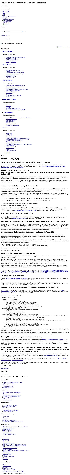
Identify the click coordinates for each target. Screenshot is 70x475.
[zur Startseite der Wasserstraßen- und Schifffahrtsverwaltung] (5, 35)
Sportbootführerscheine (11, 96)
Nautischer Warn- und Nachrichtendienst (15, 72)
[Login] (6, 24)
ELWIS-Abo (9, 134)
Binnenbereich (9, 93)
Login (4, 464)
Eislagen (5, 18)
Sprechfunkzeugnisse (10, 123)
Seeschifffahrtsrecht (10, 121)
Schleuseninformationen (8, 19)
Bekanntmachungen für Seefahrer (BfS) (14, 70)
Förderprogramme (10, 145)
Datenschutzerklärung (8, 468)
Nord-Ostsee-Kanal (10, 77)
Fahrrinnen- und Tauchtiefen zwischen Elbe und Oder (17, 138)
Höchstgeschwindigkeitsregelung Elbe (14, 140)
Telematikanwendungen (11, 150)
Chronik (8, 151)
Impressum (5, 467)
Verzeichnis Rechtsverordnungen (13, 90)
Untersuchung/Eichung (9, 99)
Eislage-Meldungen (10, 143)
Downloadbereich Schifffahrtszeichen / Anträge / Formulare (19, 144)
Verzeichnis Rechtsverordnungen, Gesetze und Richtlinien (18, 117)
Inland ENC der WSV (11, 146)
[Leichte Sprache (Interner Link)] (7, 21)
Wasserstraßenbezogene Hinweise (13, 95)
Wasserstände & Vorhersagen (9, 16)
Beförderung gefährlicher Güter (13, 108)
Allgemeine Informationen (11, 91)
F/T (4, 15)
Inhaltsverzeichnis (7, 466)
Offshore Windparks (10, 75)
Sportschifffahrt (7, 80)
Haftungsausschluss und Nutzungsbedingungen (13, 471)
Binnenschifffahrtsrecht (11, 120)
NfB (4, 13)
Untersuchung (9, 106)
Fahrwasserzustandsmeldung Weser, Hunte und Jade (17, 139)
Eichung (8, 107)
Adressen (8, 149)
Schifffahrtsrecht (8, 112)
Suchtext (4, 31)
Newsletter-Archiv (10, 135)
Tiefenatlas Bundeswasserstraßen (13, 141)
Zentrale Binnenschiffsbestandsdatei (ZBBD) (15, 109)
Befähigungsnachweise (11, 62)
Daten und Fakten (10, 148)
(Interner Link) (25, 210)
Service (5, 127)
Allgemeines (8, 104)
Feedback (5, 373)
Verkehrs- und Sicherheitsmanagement (14, 73)
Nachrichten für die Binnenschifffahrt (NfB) (15, 57)
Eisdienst (8, 71)
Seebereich (8, 94)
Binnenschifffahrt (8, 51)
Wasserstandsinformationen (12, 137)
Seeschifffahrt (7, 64)
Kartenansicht (6, 11)
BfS (4, 14)
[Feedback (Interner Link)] (6, 22)
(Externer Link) (19, 218)
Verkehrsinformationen (11, 60)
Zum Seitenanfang (4, 368)
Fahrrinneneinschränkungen (12, 59)
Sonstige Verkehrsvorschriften (12, 125)
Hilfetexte (8, 152)
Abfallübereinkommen (11, 122)
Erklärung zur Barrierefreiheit (9, 469)
